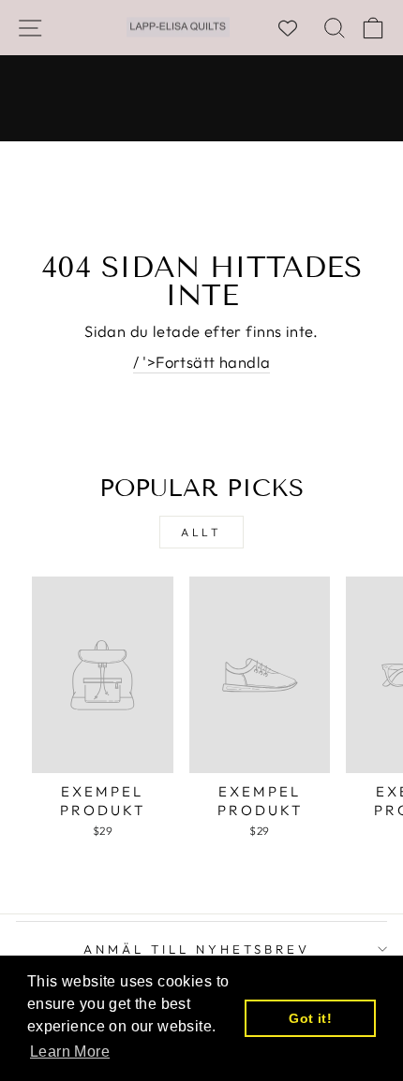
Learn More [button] (70, 1051)
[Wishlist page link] (297, 28)
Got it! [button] (310, 1018)
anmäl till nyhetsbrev (196, 949)
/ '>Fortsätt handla (202, 362)
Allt (201, 532)
